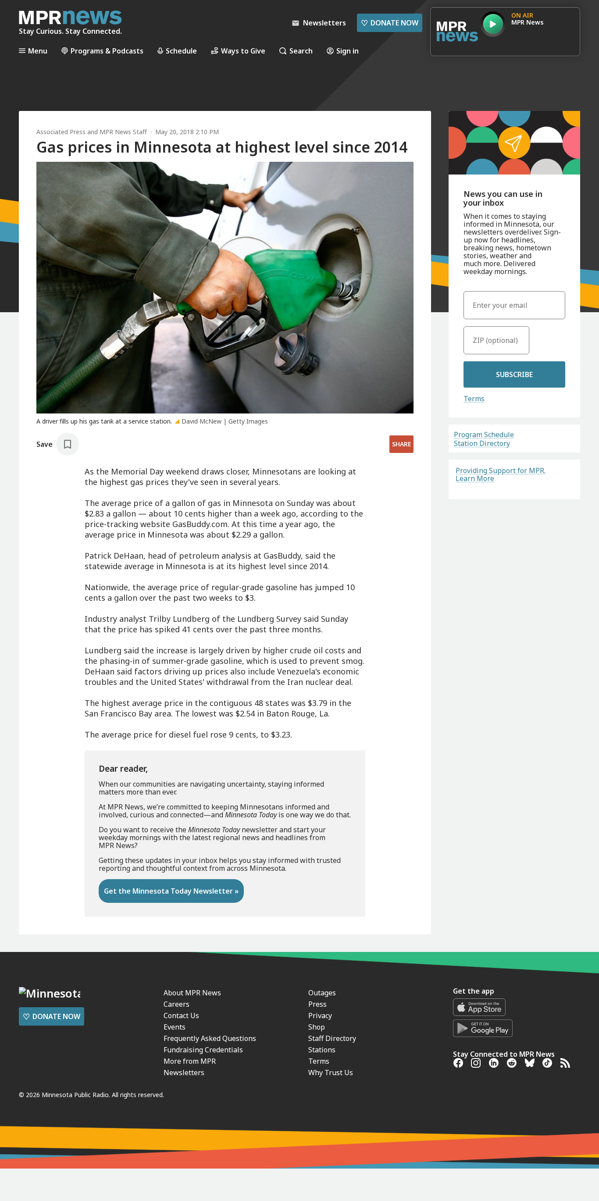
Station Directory (482, 443)
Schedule (181, 50)
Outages (322, 993)
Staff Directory (332, 1038)
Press (317, 1004)
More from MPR (190, 1061)
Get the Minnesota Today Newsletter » (171, 891)
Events (174, 1027)
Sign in (347, 50)
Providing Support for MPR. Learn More (501, 474)
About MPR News (192, 993)
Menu (37, 50)
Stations (321, 1050)
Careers (176, 1004)
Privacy (320, 1015)
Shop (316, 1027)
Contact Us (181, 1015)
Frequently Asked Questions (210, 1038)
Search (301, 50)
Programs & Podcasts (107, 50)
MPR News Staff (123, 132)
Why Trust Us (330, 1072)
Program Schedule (484, 434)
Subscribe (514, 374)
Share (401, 444)
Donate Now (389, 23)
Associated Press (61, 132)
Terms (474, 398)
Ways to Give (243, 50)
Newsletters (184, 1072)
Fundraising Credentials (203, 1050)
